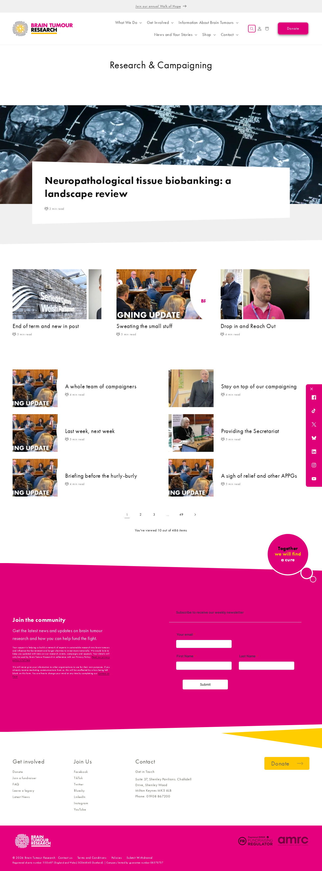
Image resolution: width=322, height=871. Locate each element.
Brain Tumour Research (40, 857)
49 (181, 514)
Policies (116, 857)
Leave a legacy (23, 790)
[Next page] (194, 514)
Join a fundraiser (24, 778)
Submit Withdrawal (140, 857)
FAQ (16, 784)
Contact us (65, 857)
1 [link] (127, 515)
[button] (128, 23)
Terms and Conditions (91, 857)
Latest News (21, 797)
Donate (18, 772)
